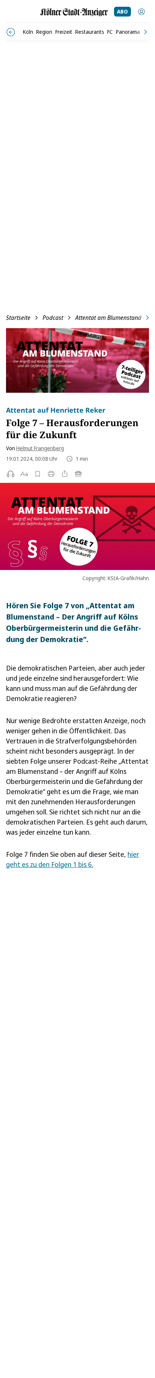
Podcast (53, 318)
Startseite (18, 318)
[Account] (141, 12)
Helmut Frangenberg (40, 448)
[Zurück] (10, 32)
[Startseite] (74, 12)
